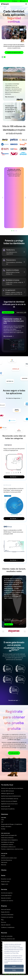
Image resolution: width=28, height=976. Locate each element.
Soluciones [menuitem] (4, 814)
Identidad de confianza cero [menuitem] (8, 847)
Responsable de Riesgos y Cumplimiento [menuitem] (11, 824)
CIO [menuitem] (2, 822)
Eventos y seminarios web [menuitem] (8, 939)
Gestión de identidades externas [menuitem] (9, 798)
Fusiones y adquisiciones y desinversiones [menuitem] (12, 849)
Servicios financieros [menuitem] (6, 860)
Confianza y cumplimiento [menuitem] (7, 927)
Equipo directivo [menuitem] (5, 912)
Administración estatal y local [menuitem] (9, 858)
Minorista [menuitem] (3, 864)
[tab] (8, 312)
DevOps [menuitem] (3, 829)
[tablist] (14, 312)
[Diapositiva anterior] (3, 197)
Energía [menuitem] (3, 855)
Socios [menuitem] (3, 875)
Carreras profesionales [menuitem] (7, 914)
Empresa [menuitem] (4, 906)
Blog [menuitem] (2, 919)
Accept (14, 966)
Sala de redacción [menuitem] (5, 925)
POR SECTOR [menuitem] (4, 853)
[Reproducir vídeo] (14, 29)
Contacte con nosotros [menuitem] (7, 900)
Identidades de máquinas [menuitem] (7, 842)
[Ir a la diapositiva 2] (5, 57)
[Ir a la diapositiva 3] (14, 230)
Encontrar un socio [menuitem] (6, 879)
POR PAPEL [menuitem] (3, 817)
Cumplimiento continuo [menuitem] (7, 844)
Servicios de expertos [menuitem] (6, 893)
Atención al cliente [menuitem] (6, 898)
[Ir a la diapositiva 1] (2, 57)
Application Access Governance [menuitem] (9, 804)
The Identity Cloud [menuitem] (7, 785)
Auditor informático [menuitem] (6, 826)
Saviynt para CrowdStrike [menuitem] (8, 809)
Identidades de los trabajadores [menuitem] (9, 840)
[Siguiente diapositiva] (25, 197)
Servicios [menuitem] (4, 889)
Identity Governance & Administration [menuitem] (11, 796)
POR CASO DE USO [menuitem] (5, 833)
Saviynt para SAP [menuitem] (5, 806)
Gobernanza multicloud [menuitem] (7, 837)
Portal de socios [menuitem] (5, 881)
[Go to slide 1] (14, 631)
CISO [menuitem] (2, 819)
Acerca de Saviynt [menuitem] (5, 909)
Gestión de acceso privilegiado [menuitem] (9, 801)
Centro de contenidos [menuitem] (6, 936)
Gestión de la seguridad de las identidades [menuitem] (12, 788)
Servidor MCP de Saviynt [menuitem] (7, 791)
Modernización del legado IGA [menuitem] (9, 835)
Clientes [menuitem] (3, 870)
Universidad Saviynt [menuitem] (6, 895)
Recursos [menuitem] (3, 922)
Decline (14, 970)
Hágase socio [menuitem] (4, 884)
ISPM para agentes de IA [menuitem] (7, 793)
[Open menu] (26, 4)
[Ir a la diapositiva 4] (16, 230)
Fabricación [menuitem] (4, 862)
